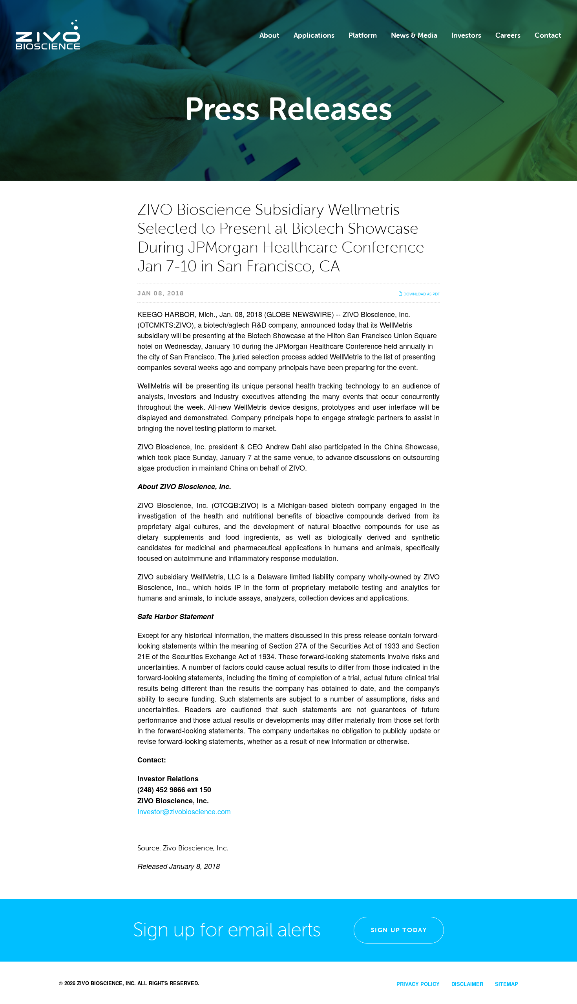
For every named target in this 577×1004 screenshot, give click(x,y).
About (269, 35)
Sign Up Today (399, 930)
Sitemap (506, 983)
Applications (314, 35)
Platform (363, 35)
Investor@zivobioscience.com (184, 811)
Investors (466, 35)
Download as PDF (421, 294)
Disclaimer (467, 983)
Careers (507, 35)
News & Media (414, 35)
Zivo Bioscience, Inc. (106, 983)
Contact (548, 35)
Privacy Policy (418, 983)
